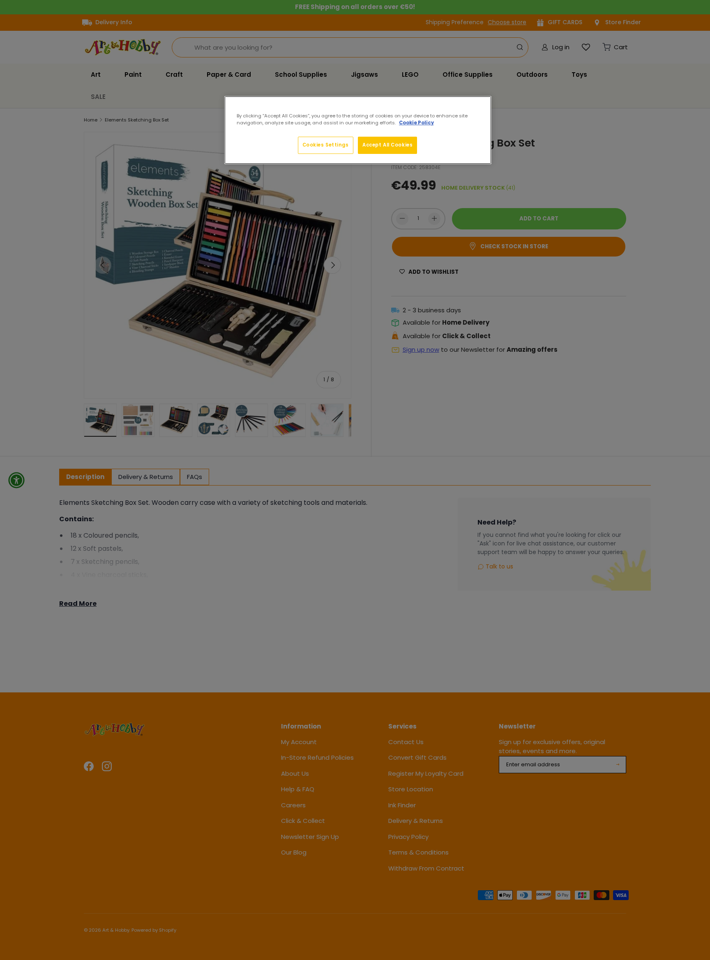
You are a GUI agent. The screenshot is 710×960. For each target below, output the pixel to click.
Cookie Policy (416, 122)
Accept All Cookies (387, 145)
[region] (357, 130)
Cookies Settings (325, 145)
